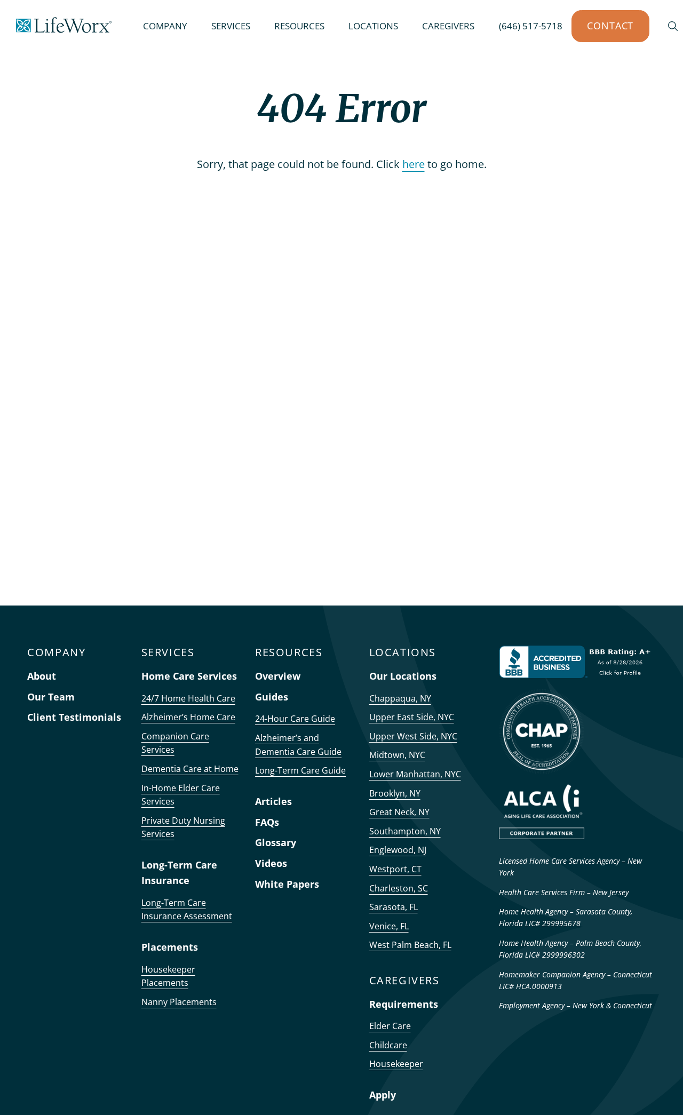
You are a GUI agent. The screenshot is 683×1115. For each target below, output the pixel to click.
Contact (610, 25)
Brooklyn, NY (394, 793)
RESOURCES (299, 26)
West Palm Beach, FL (410, 945)
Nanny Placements (179, 1002)
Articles (273, 801)
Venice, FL (389, 926)
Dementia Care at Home (190, 769)
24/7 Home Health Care (188, 698)
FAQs (267, 822)
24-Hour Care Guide (295, 718)
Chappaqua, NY (400, 698)
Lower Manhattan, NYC (415, 774)
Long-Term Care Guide (300, 770)
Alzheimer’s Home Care (188, 717)
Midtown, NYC (397, 755)
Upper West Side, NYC (413, 736)
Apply (382, 1094)
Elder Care (390, 1026)
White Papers (287, 884)
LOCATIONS (373, 26)
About (41, 676)
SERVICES (230, 26)
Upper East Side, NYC (411, 717)
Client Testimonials (74, 717)
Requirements (403, 1004)
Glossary (275, 842)
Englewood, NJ (397, 850)
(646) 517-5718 (530, 26)
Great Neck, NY (399, 812)
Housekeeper (396, 1064)
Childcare (388, 1045)
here (413, 164)
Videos (271, 863)
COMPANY (165, 26)
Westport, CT (395, 869)
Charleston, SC (398, 888)
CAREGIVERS (448, 26)
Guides (271, 696)
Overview (277, 676)
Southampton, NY (405, 831)
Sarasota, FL (393, 907)
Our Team (51, 696)
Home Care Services (189, 676)
